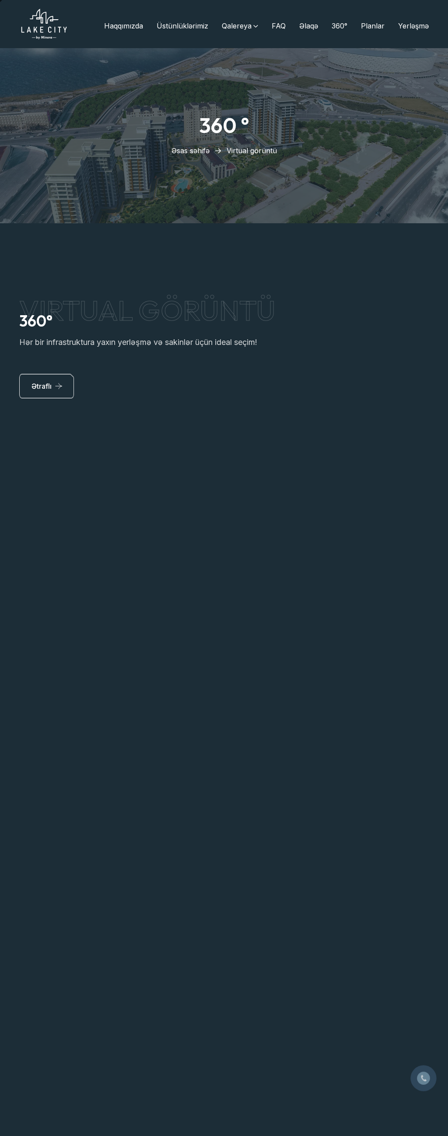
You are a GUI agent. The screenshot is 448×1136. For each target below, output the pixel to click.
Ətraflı (42, 386)
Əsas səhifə (191, 150)
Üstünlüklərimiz (182, 25)
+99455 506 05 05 (285, 878)
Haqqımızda (123, 25)
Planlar (373, 25)
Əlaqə (308, 25)
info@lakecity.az (280, 917)
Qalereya (237, 25)
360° (339, 25)
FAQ (279, 25)
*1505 (264, 893)
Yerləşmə (413, 25)
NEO (143, 1059)
